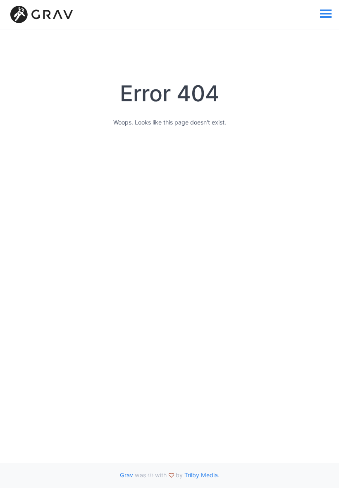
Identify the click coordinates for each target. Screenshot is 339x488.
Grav (126, 474)
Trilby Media (201, 474)
